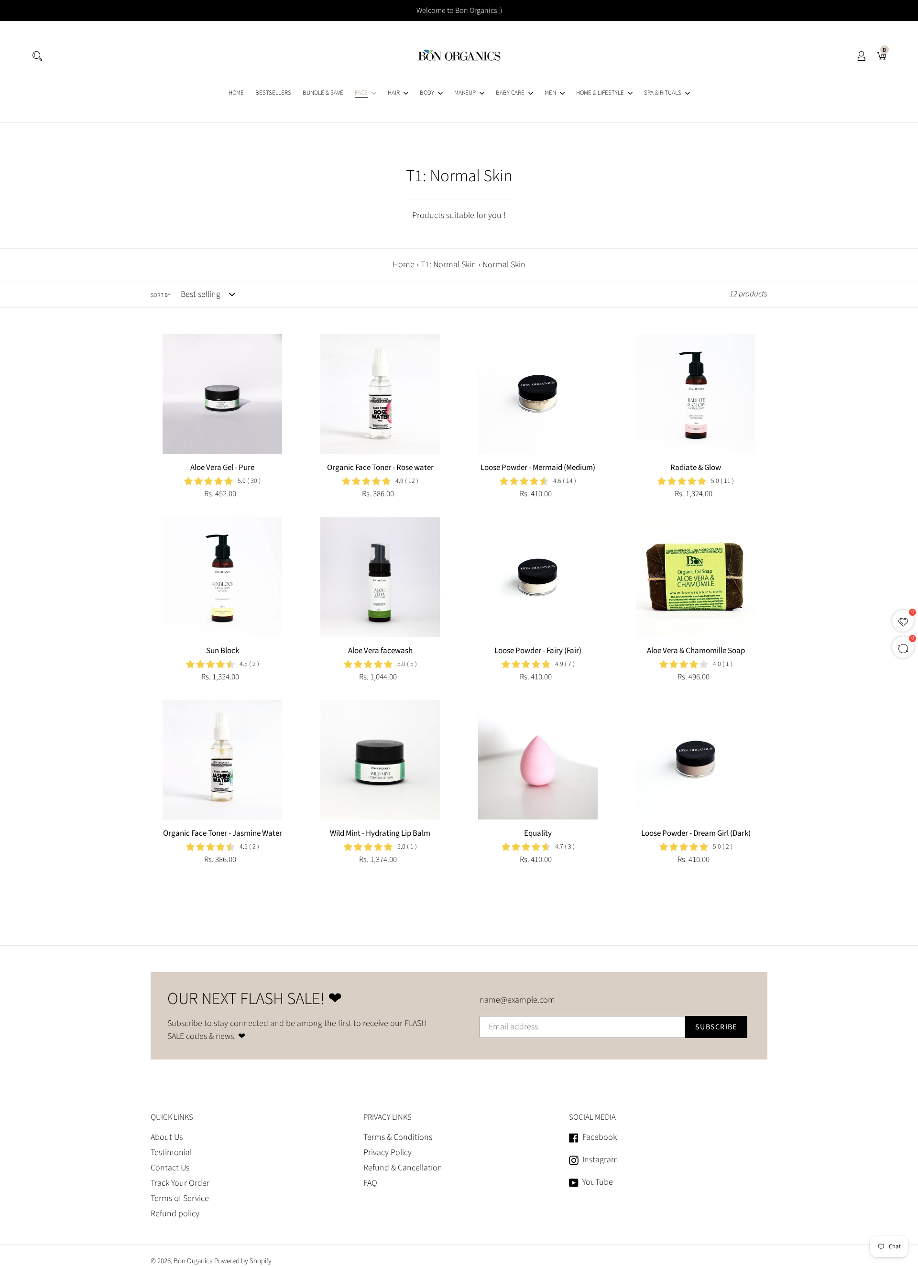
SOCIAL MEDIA (592, 1117)
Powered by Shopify (243, 1261)
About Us (167, 1137)
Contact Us (170, 1168)
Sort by (160, 295)
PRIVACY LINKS (387, 1117)
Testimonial (171, 1152)
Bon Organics (193, 1261)
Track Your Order (180, 1183)
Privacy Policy (387, 1152)
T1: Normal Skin (448, 265)
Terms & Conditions (397, 1137)
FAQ (370, 1183)
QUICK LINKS (172, 1117)
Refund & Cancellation (402, 1168)
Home (404, 265)
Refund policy (175, 1214)
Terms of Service (180, 1198)
